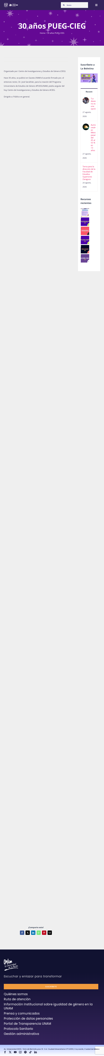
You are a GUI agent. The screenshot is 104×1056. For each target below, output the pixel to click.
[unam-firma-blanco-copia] (11, 959)
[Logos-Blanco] (11, 3)
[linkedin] (35, 1052)
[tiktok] (30, 1052)
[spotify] (25, 1052)
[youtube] (15, 1052)
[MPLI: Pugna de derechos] (85, 249)
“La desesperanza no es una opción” (93, 103)
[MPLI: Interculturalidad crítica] (85, 221)
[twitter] (10, 1052)
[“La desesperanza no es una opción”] (86, 99)
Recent (89, 91)
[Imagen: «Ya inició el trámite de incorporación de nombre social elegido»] (85, 212)
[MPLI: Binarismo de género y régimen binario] (85, 240)
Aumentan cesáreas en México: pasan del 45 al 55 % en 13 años (93, 138)
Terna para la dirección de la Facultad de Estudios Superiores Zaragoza (89, 172)
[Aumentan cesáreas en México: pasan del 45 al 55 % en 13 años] (86, 125)
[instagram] (20, 1052)
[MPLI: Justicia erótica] (85, 230)
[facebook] (5, 1052)
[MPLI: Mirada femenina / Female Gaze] (85, 258)
